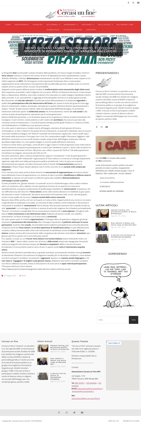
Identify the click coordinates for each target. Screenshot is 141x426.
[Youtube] (138, 3)
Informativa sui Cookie (131, 421)
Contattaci (91, 30)
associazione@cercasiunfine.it (89, 388)
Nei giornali (52, 24)
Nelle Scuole (104, 24)
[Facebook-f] (128, 3)
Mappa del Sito (114, 421)
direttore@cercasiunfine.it (83, 391)
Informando (70, 24)
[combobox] (112, 320)
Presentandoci (22, 24)
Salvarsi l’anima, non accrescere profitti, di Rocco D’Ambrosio (123, 212)
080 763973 (79, 383)
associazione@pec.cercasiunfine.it (86, 398)
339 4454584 (91, 383)
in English (38, 24)
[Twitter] (74, 413)
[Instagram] (133, 3)
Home (8, 24)
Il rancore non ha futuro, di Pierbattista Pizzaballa (123, 236)
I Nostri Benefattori (72, 30)
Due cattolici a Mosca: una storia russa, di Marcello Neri (123, 224)
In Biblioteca (53, 30)
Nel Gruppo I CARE (125, 24)
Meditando (87, 24)
